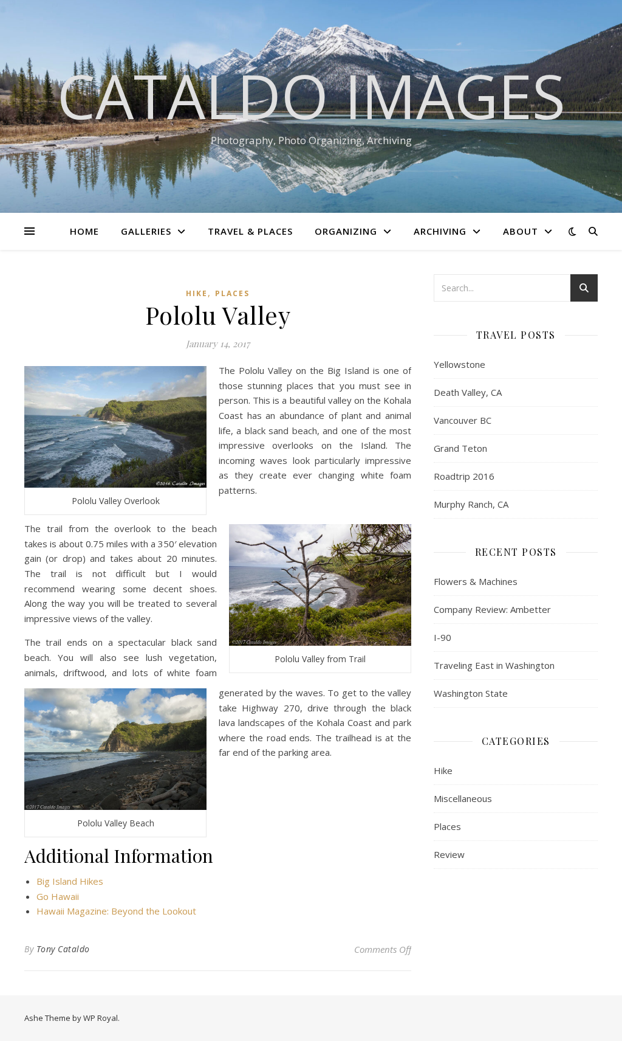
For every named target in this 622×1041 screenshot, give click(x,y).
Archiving (440, 231)
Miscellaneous (463, 798)
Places (232, 293)
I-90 (442, 637)
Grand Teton (460, 448)
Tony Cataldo (63, 949)
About (520, 231)
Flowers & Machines (476, 581)
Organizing (346, 231)
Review (449, 854)
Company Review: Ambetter (492, 609)
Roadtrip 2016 (464, 476)
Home (84, 231)
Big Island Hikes (69, 881)
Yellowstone (459, 364)
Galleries (146, 231)
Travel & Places (250, 231)
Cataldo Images (311, 95)
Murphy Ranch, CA (471, 504)
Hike (197, 293)
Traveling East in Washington (494, 665)
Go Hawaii (57, 896)
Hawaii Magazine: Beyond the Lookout (116, 911)
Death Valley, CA (468, 392)
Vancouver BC (462, 420)
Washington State (471, 693)
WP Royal (100, 1017)
